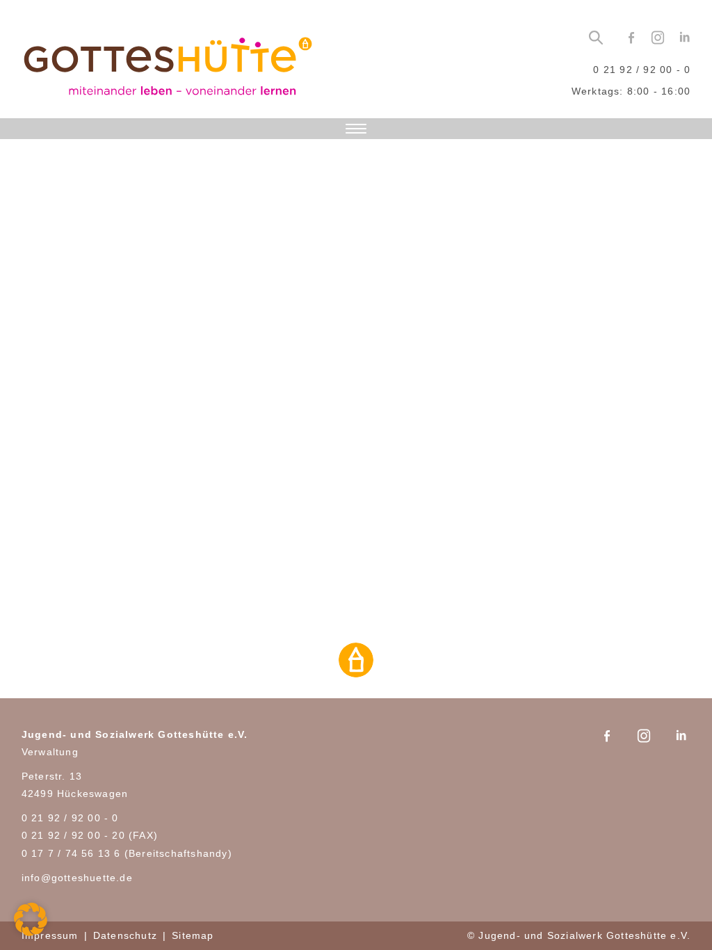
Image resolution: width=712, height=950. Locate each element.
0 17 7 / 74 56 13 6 (71, 853)
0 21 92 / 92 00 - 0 (641, 69)
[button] (30, 919)
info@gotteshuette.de (77, 877)
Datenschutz (125, 935)
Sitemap (192, 935)
